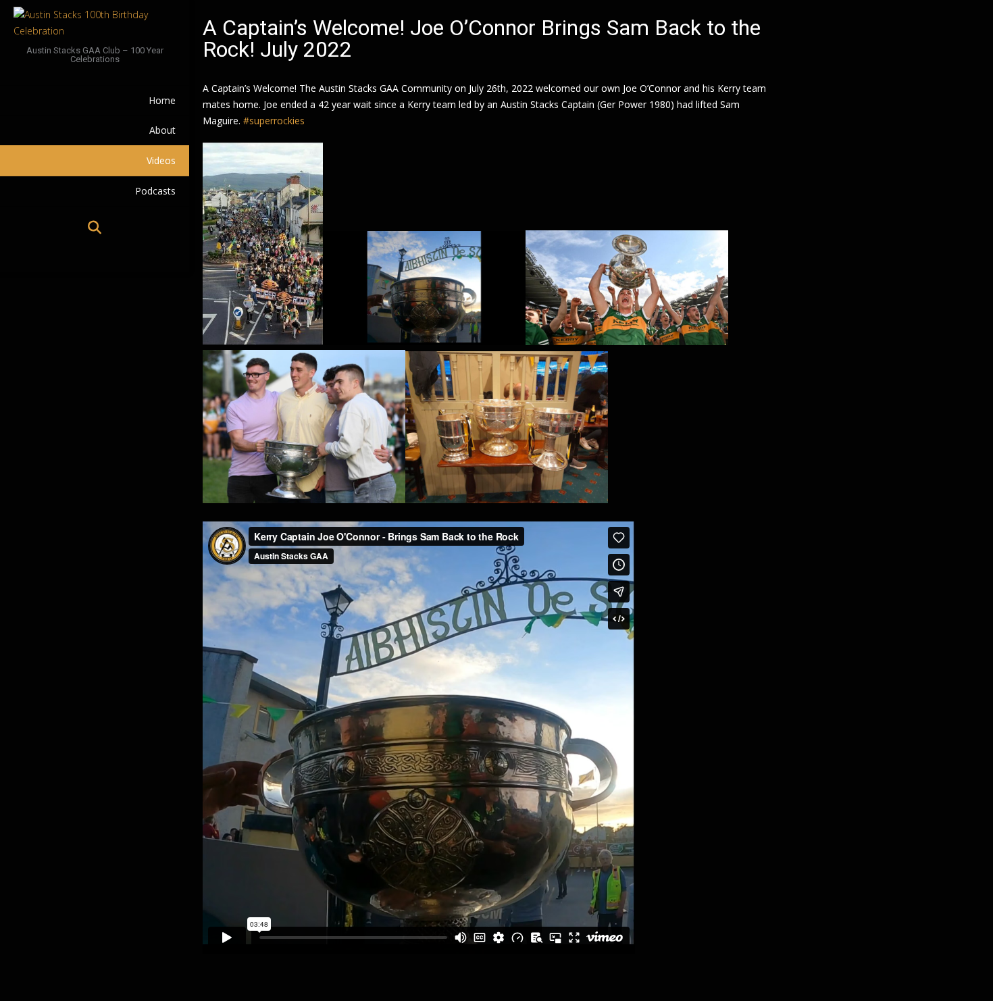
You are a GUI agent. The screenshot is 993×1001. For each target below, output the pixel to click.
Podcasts (155, 190)
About (162, 130)
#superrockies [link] (274, 120)
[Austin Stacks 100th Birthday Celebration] (95, 23)
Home (162, 100)
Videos (161, 160)
